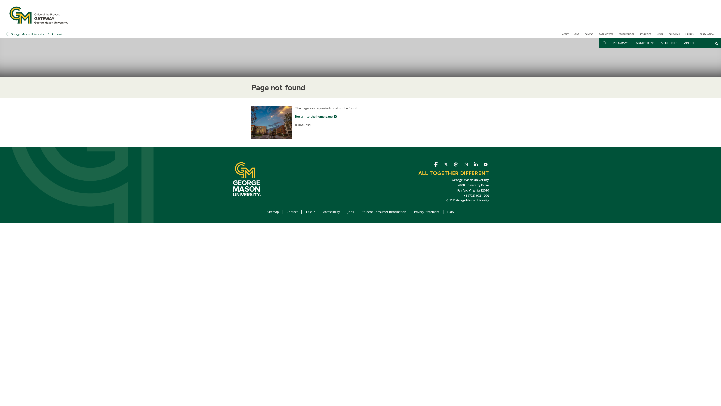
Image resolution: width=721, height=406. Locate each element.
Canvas (589, 34)
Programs (621, 43)
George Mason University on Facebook (436, 165)
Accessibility (332, 212)
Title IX (310, 212)
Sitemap (273, 212)
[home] (604, 43)
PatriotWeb (606, 34)
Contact (292, 212)
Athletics (645, 34)
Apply (565, 34)
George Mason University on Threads (456, 165)
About (689, 43)
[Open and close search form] (716, 43)
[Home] (38, 15)
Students (669, 43)
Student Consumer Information (384, 212)
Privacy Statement (427, 212)
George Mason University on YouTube (485, 165)
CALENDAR (674, 34)
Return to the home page (314, 116)
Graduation (707, 34)
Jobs (351, 212)
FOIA (450, 212)
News (660, 34)
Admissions (645, 43)
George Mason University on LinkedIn (475, 165)
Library (690, 34)
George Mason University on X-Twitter (446, 165)
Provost (57, 34)
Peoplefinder (626, 34)
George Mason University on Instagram (465, 165)
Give (576, 34)
